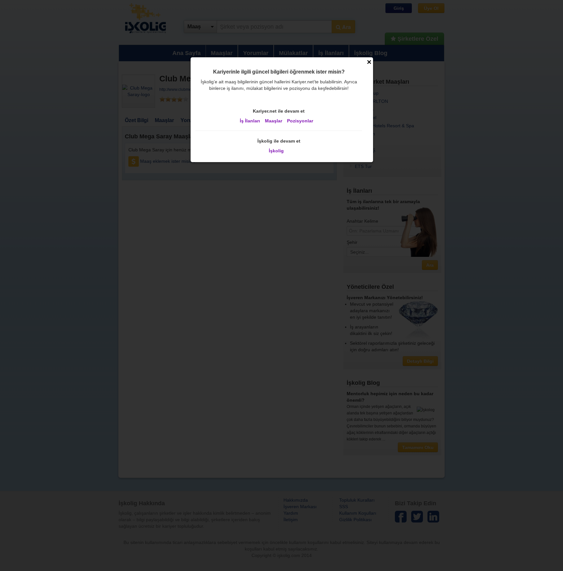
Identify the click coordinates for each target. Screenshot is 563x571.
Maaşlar (273, 120)
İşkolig (276, 150)
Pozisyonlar (300, 120)
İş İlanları (250, 120)
